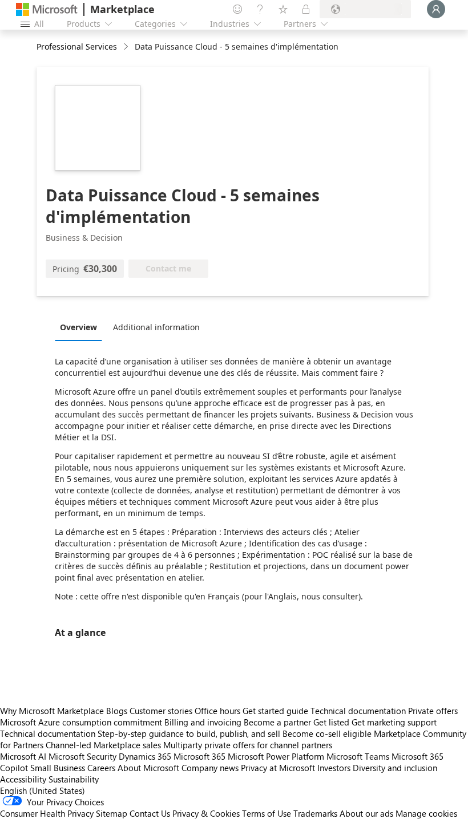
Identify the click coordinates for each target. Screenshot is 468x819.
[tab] (81, 326)
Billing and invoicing (202, 722)
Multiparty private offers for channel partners (247, 745)
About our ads (366, 813)
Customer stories (161, 710)
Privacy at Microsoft (278, 767)
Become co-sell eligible (327, 733)
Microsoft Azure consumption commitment (82, 722)
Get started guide (275, 710)
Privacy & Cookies (206, 813)
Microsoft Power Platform (276, 756)
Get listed (331, 722)
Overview (78, 327)
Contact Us (150, 813)
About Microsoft (148, 767)
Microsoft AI (23, 756)
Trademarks (315, 813)
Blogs (116, 710)
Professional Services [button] (77, 46)
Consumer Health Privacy (47, 813)
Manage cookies (426, 813)
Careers (101, 767)
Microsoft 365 (199, 756)
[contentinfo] (127, 47)
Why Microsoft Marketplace (52, 710)
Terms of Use (266, 813)
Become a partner (277, 722)
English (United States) (42, 790)
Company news (210, 767)
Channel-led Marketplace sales (103, 745)
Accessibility (23, 779)
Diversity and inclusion (395, 767)
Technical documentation (358, 710)
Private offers (433, 710)
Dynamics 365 (145, 756)
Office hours (217, 710)
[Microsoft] (47, 9)
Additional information (156, 327)
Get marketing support (394, 722)
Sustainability (74, 779)
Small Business (57, 767)
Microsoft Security (82, 756)
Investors (333, 767)
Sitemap (111, 813)
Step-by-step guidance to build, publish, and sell (189, 733)
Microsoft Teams (357, 756)
